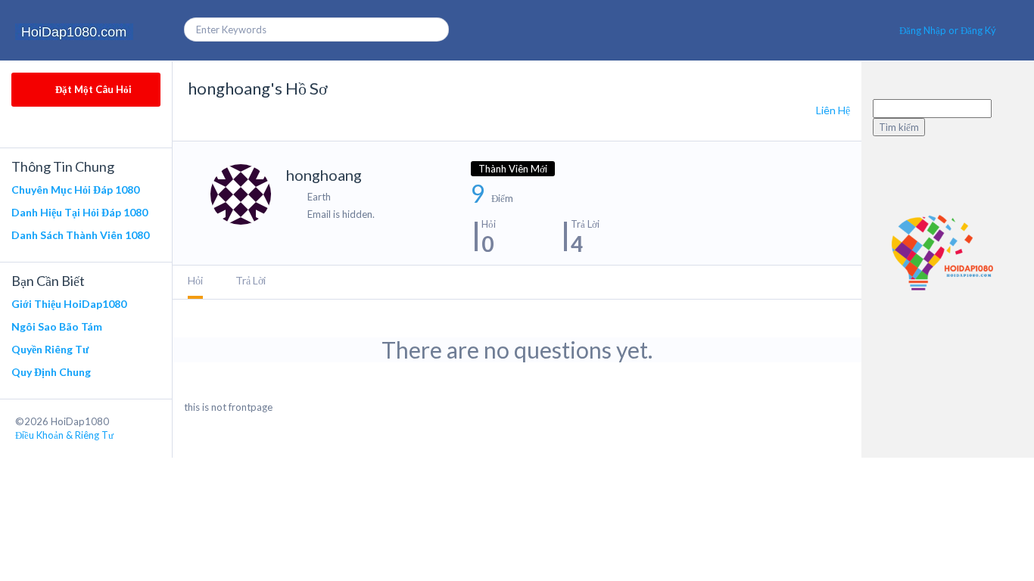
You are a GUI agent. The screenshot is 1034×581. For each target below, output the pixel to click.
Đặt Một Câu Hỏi (92, 89)
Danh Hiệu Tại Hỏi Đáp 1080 (79, 212)
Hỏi (195, 280)
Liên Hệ (833, 110)
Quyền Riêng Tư (50, 349)
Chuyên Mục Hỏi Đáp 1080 (75, 189)
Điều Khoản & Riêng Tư (64, 435)
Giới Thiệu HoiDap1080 (68, 303)
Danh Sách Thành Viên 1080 (80, 234)
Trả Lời (250, 280)
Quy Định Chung (51, 371)
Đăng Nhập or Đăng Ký (947, 30)
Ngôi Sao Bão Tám (56, 326)
